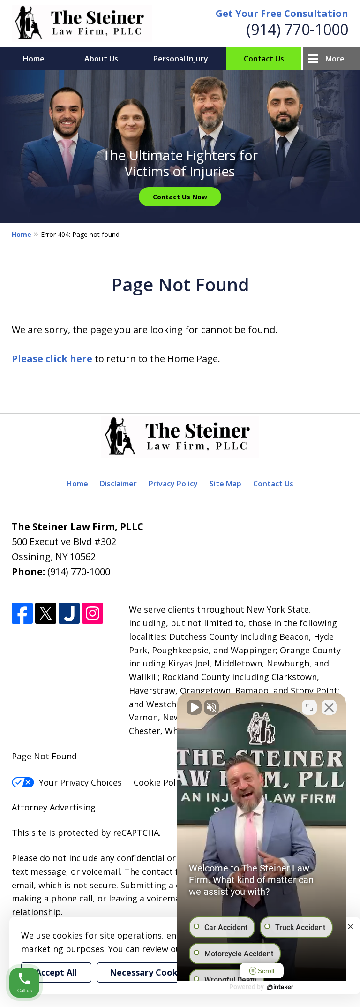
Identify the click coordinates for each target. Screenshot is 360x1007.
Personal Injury (180, 58)
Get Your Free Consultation (282, 13)
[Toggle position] (309, 707)
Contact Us (264, 58)
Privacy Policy (173, 483)
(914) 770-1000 (297, 29)
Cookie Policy (160, 782)
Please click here (52, 358)
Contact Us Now (180, 196)
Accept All (56, 972)
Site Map (225, 483)
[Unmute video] (194, 707)
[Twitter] (45, 613)
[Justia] (69, 613)
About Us (101, 58)
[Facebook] (22, 613)
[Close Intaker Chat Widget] (329, 707)
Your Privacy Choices (80, 782)
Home (34, 58)
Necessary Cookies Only (160, 972)
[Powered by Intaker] (280, 987)
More (335, 58)
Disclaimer (118, 483)
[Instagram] (92, 613)
